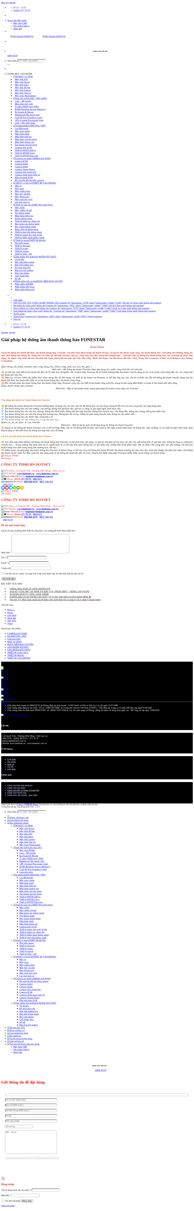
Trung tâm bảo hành (30, 1044)
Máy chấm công (27, 965)
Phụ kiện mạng (26, 943)
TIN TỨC (12, 332)
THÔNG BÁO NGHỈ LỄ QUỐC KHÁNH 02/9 (30, 589)
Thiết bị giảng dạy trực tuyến (33, 929)
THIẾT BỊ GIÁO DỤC (42, 204)
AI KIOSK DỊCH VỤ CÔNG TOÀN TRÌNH (29, 594)
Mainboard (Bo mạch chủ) (31, 861)
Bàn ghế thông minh (29, 1014)
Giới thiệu (18, 300)
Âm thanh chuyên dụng (30, 894)
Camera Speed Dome (29, 997)
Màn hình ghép (26, 883)
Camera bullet (26, 984)
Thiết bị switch (26, 951)
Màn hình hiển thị (27, 885)
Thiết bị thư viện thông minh (33, 937)
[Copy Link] (22, 488)
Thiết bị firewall (26, 945)
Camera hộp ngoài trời (30, 989)
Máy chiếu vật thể (27, 910)
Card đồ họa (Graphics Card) (33, 869)
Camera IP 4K (26, 992)
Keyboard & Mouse (28, 855)
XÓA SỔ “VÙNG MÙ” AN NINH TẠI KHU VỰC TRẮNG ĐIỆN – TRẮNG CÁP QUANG (50, 591)
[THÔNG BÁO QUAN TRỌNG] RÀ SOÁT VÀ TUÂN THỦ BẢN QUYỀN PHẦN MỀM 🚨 (50, 597)
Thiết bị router (26, 948)
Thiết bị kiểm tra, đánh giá (31, 932)
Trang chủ (24, 817)
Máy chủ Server (26, 828)
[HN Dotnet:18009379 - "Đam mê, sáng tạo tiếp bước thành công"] (33, 36)
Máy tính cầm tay (27, 842)
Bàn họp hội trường (28, 1025)
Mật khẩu (6, 1195)
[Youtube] (7, 488)
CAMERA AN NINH (40, 158)
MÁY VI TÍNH (14, 641)
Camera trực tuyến (28, 926)
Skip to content (8, 2)
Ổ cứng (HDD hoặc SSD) (31, 858)
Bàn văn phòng (26, 1016)
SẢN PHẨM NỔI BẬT (18, 647)
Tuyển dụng (19, 313)
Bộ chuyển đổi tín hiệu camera (29, 180)
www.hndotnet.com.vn (47, 473)
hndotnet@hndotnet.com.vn (39, 476)
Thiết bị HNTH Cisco (29, 899)
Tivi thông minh (27, 915)
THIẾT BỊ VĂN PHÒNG (44, 183)
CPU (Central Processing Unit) (33, 864)
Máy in (22, 959)
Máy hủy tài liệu (27, 967)
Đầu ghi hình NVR (28, 1000)
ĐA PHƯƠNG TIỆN (17, 636)
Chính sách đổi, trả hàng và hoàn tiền (23, 790)
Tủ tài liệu (24, 1005)
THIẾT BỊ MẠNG (15, 655)
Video (10, 623)
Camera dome (26, 986)
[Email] (18, 488)
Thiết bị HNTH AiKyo (29, 896)
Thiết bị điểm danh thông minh (29, 237)
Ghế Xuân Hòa (26, 1019)
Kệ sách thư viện (27, 1008)
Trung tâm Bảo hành (17, 20)
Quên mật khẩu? (8, 1206)
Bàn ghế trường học (28, 1011)
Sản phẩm (23, 823)
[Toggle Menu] (8, 295)
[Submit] (8, 64)
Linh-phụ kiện (26, 872)
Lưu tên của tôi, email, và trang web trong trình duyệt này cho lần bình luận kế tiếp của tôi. (44, 574)
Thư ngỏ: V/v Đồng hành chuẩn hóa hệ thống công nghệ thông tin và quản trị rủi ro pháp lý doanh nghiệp (55, 600)
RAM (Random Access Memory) (34, 866)
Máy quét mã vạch (28, 973)
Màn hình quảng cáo (29, 888)
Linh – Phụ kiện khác (25, 123)
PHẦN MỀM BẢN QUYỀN (49, 281)
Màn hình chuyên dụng (30, 891)
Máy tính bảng (26, 836)
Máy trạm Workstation (25, 95)
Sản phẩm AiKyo (21, 26)
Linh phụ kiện (14, 639)
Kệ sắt (18, 278)
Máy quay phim (26, 880)
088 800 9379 (31, 481)
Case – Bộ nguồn (27, 853)
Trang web (5, 568)
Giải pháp (4, 332)
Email (4, 563)
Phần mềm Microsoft (25, 289)
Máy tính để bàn (27, 831)
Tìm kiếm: (12, 60)
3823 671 (37, 479)
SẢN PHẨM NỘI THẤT (44, 256)
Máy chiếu (24, 907)
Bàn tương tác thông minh (31, 913)
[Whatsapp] (14, 488)
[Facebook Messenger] (3, 488)
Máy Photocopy (26, 970)
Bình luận (6, 552)
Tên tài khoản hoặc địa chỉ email (16, 1190)
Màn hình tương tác (28, 924)
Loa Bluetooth (26, 877)
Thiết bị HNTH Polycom (26, 155)
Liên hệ (16, 319)
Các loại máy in (22, 202)
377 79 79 (26, 479)
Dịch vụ (11, 609)
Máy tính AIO (25, 834)
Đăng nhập (27, 1201)
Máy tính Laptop (27, 839)
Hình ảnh (17, 28)
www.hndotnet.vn (25, 473)
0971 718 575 (46, 481)
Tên (3, 557)
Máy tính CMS (20, 23)
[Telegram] (11, 488)
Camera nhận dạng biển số (32, 995)
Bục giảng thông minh (30, 918)
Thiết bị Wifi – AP (23, 254)
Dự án (10, 612)
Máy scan (23, 962)
